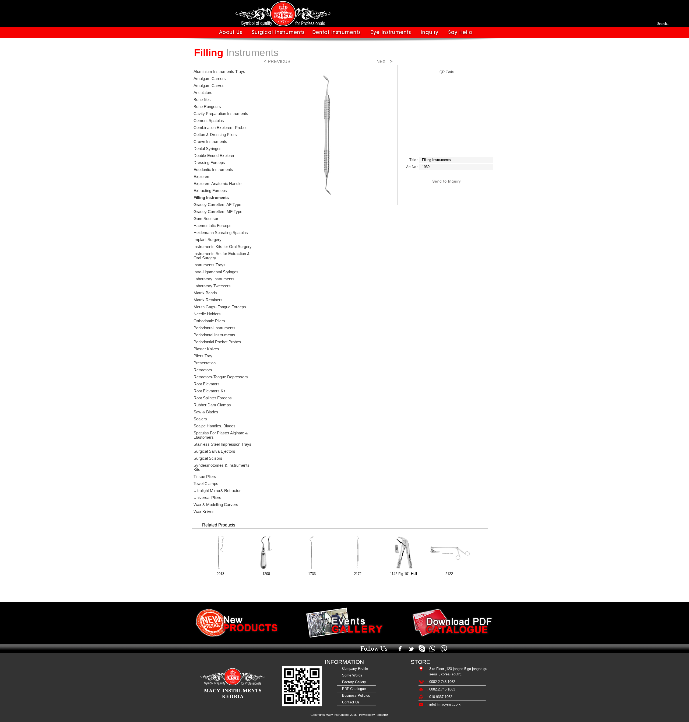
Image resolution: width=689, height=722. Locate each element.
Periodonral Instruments (214, 328)
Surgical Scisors (208, 458)
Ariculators (203, 92)
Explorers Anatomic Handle (217, 184)
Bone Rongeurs (207, 106)
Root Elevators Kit (209, 391)
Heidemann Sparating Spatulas (221, 233)
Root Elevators (207, 384)
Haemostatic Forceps (212, 226)
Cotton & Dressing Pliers (215, 134)
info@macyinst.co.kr (445, 704)
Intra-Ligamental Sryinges (216, 272)
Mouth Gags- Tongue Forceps (220, 307)
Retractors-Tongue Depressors (221, 377)
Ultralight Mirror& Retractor (217, 491)
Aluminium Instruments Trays (219, 71)
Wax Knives (204, 512)
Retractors (203, 370)
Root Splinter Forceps (213, 398)
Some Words (351, 675)
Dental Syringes (208, 149)
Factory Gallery (353, 682)
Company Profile (354, 669)
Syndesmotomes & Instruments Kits (221, 467)
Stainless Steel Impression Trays (222, 444)
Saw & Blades (206, 412)
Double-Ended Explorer (214, 156)
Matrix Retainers (208, 300)
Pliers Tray (203, 356)
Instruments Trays (210, 265)
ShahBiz (382, 714)
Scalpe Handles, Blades (214, 426)
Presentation (205, 363)
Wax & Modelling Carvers (216, 505)
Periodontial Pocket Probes (217, 342)
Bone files (202, 99)
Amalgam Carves (209, 85)
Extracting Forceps (210, 191)
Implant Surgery (208, 240)
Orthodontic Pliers (209, 321)
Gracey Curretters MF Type (218, 212)
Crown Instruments (210, 141)
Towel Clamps (206, 484)
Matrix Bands (205, 293)
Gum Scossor (206, 219)
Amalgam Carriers (210, 78)
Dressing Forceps (209, 163)
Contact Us (350, 702)
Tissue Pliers (205, 477)
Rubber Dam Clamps (212, 405)
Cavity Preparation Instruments (221, 113)
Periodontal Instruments (214, 335)
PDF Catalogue (353, 689)
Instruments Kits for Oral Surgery (223, 247)
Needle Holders (207, 314)
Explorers (202, 177)
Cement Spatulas (209, 120)
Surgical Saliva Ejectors (214, 451)
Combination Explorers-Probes (221, 127)
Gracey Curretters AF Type (217, 205)
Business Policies (355, 695)
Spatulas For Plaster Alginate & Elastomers (221, 435)
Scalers (200, 419)
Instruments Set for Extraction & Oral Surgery (222, 256)
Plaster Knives (206, 349)
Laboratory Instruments (214, 279)
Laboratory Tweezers (212, 286)
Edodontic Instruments (213, 170)
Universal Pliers (207, 498)
